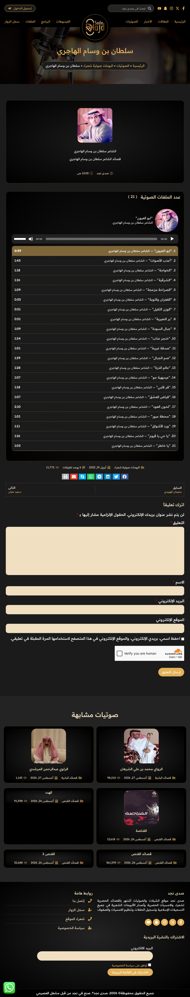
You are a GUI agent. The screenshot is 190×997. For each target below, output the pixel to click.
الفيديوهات (63, 21)
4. (144, 280)
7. (142, 309)
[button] (124, 476)
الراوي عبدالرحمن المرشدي (48, 769)
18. (141, 416)
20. (139, 436)
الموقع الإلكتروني (170, 619)
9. (141, 329)
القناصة (141, 831)
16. (140, 397)
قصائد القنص (162, 839)
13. (142, 368)
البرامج (45, 21)
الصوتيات (132, 21)
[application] (95, 239)
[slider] (20, 238)
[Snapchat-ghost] (165, 8)
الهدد (48, 792)
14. (141, 377)
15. (144, 387)
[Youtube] (159, 8)
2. (140, 260)
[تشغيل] (172, 239)
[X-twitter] (177, 8)
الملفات (30, 21)
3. (144, 270)
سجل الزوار (12, 21)
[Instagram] (171, 8)
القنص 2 (48, 854)
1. (142, 251)
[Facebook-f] (183, 8)
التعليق (177, 522)
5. (138, 290)
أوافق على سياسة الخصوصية (129, 965)
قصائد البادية (163, 777)
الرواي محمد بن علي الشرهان (141, 769)
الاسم (178, 582)
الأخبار (148, 21)
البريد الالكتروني (142, 948)
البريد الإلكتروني (170, 601)
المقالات (163, 21)
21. (144, 446)
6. (139, 299)
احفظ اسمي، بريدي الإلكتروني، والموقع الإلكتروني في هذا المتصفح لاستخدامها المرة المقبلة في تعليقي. (95, 638)
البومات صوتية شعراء (98, 66)
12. (142, 358)
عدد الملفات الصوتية (160, 197)
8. (143, 319)
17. (141, 407)
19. (141, 426)
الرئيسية (179, 21)
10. (141, 338)
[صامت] (30, 239)
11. (141, 348)
